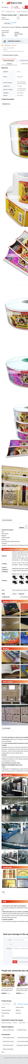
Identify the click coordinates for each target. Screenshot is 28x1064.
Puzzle (3, 1007)
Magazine (18, 1010)
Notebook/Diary (5, 1013)
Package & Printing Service (22, 11)
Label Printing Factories (8, 1037)
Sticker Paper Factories (8, 1041)
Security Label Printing (8, 1030)
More (3, 1052)
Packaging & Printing (10, 11)
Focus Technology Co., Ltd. (19, 1057)
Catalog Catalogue (6, 1010)
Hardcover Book (19, 1007)
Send (15, 962)
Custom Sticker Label (8, 1045)
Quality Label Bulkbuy (8, 1049)
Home (3, 11)
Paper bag (18, 1013)
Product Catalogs (23, 1004)
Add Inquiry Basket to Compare (10, 55)
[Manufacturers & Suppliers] (14, 2)
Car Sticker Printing (21, 1030)
